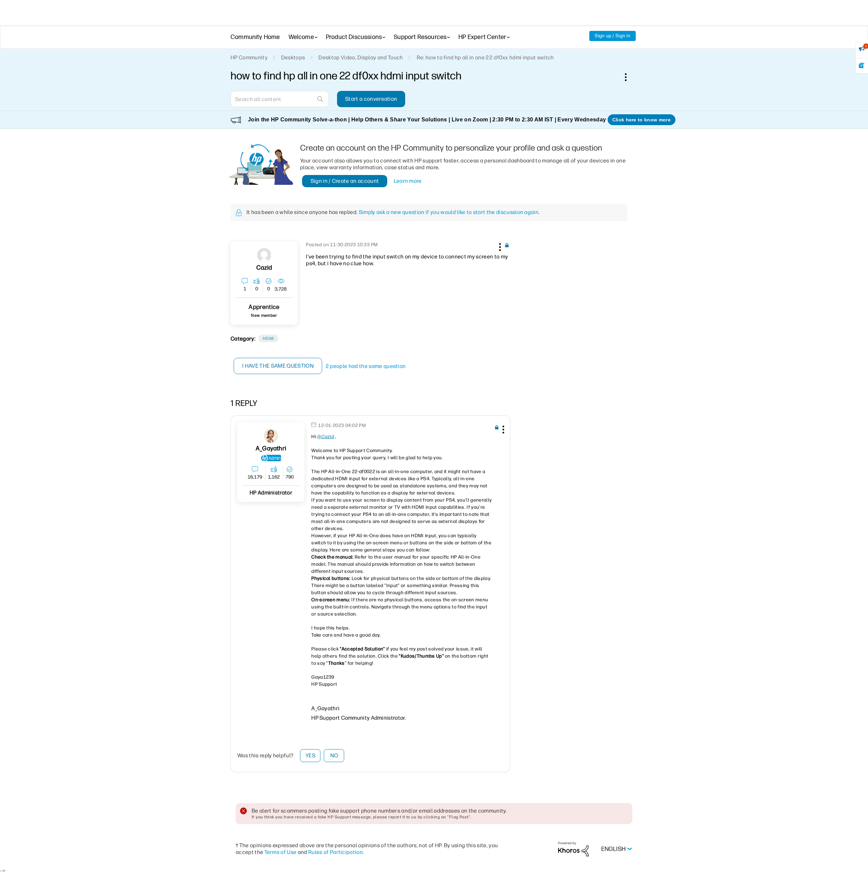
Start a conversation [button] (371, 99)
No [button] (334, 755)
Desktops (293, 57)
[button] (499, 246)
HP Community (249, 57)
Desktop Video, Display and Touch (360, 57)
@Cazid (325, 437)
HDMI (268, 338)
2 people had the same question (366, 366)
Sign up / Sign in (612, 36)
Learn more (408, 181)
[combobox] (280, 99)
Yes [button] (310, 755)
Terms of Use (280, 852)
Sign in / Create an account (345, 181)
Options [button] (629, 77)
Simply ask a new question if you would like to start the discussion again (448, 212)
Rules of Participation (335, 852)
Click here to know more (641, 119)
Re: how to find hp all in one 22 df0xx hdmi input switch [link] (485, 57)
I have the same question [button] (278, 366)
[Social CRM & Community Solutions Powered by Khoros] (573, 849)
